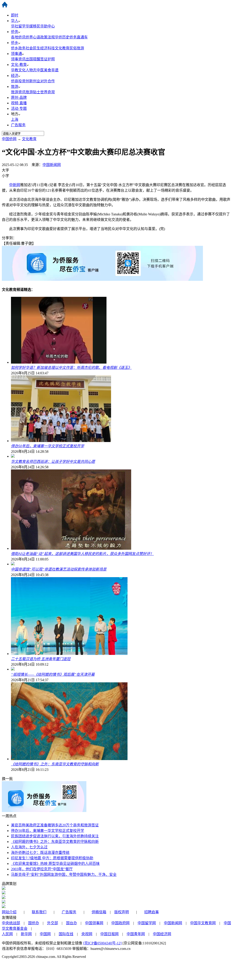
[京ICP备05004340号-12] (102, 943)
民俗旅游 (76, 48)
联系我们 (39, 912)
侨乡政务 (18, 48)
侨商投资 (18, 81)
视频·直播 (19, 103)
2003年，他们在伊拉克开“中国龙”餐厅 (42, 869)
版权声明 (121, 912)
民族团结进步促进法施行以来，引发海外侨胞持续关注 (55, 836)
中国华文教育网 (203, 923)
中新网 (14, 185)
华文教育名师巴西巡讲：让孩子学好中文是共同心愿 (53, 462)
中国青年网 (136, 934)
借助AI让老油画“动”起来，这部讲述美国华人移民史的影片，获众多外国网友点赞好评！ (82, 554)
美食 (47, 70)
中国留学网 (147, 923)
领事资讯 (18, 59)
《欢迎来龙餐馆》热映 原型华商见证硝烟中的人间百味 (55, 863)
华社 (14, 26)
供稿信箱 (99, 912)
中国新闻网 (52, 165)
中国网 (45, 934)
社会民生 (33, 48)
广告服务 (18, 125)
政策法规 (47, 37)
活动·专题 (19, 108)
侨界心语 (33, 37)
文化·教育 (19, 65)
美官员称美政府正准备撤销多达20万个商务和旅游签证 (55, 825)
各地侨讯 (18, 37)
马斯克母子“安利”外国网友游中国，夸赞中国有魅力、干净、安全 (64, 874)
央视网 (86, 934)
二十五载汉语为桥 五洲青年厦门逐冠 (40, 659)
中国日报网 (109, 934)
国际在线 (66, 934)
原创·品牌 (19, 97)
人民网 (7, 934)
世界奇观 (47, 92)
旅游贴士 (33, 92)
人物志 (31, 70)
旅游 (14, 86)
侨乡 (14, 43)
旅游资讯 (18, 92)
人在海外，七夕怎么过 (29, 847)
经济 (14, 76)
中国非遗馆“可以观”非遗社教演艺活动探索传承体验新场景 (58, 569)
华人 (14, 21)
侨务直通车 (78, 37)
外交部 (52, 923)
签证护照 (47, 59)
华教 (14, 70)
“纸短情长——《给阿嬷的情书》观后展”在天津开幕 (53, 674)
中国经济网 (162, 934)
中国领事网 (94, 923)
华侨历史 (62, 37)
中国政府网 (120, 923)
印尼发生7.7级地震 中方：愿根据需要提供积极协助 (52, 858)
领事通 (16, 54)
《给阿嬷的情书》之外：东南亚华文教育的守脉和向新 (55, 764)
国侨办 (33, 923)
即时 (14, 15)
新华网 (26, 934)
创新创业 (33, 81)
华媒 (29, 26)
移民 (36, 26)
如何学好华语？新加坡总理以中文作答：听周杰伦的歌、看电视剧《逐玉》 (71, 368)
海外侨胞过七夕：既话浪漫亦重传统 (40, 853)
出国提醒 (33, 59)
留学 (22, 26)
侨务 (14, 32)
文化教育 (62, 48)
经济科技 (47, 48)
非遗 (54, 70)
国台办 (71, 923)
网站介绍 (9, 912)
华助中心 (47, 26)
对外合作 (47, 81)
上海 (14, 119)
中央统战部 (11, 923)
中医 (40, 70)
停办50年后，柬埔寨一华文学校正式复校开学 (47, 446)
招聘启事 (151, 912)
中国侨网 (9, 139)
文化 (22, 70)
